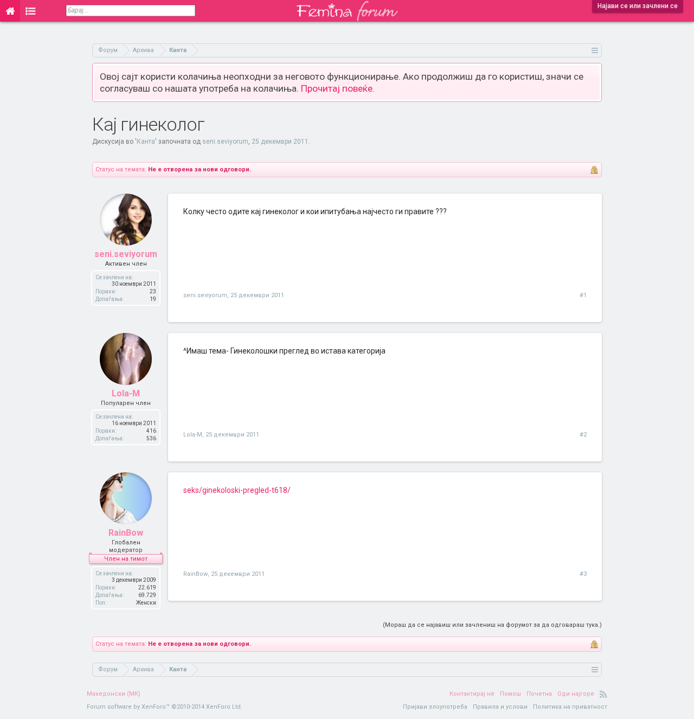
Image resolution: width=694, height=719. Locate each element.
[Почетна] (10, 11)
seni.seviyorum (225, 141)
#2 (583, 434)
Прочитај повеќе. (338, 88)
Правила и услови (500, 706)
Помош (510, 693)
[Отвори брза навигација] (595, 50)
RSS (603, 694)
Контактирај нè (471, 693)
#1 (583, 295)
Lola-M (126, 393)
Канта (146, 141)
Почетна (539, 693)
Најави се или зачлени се (637, 6)
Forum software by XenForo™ (164, 706)
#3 (583, 573)
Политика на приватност (570, 706)
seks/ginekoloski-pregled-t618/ (237, 490)
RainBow (125, 533)
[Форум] (30, 11)
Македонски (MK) (113, 693)
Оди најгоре (575, 693)
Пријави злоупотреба (435, 706)
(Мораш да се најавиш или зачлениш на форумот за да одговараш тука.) (492, 624)
